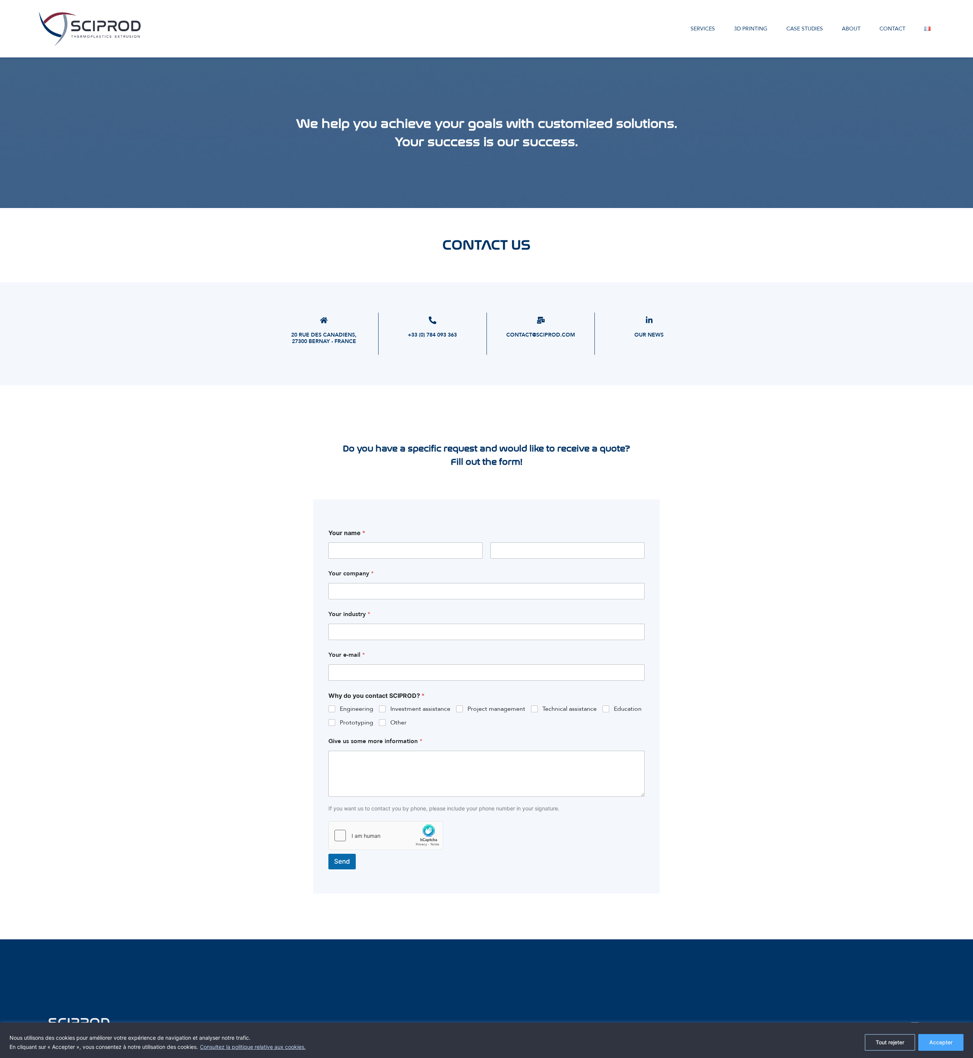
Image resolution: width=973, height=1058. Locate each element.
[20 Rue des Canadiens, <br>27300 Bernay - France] (324, 320)
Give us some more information (375, 741)
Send (342, 861)
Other (398, 723)
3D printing (750, 28)
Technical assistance (569, 709)
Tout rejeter (890, 1042)
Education (628, 709)
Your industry (349, 614)
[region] (486, 1040)
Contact (892, 28)
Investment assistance (420, 709)
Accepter (940, 1042)
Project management (496, 709)
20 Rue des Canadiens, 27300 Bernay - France (324, 338)
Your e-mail (346, 655)
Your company (351, 573)
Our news (649, 334)
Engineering (356, 709)
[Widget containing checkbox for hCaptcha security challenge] (385, 835)
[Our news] (649, 320)
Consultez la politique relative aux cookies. (253, 1047)
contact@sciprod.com (540, 334)
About (851, 28)
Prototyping (356, 723)
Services (703, 28)
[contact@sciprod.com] (541, 320)
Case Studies (804, 28)
